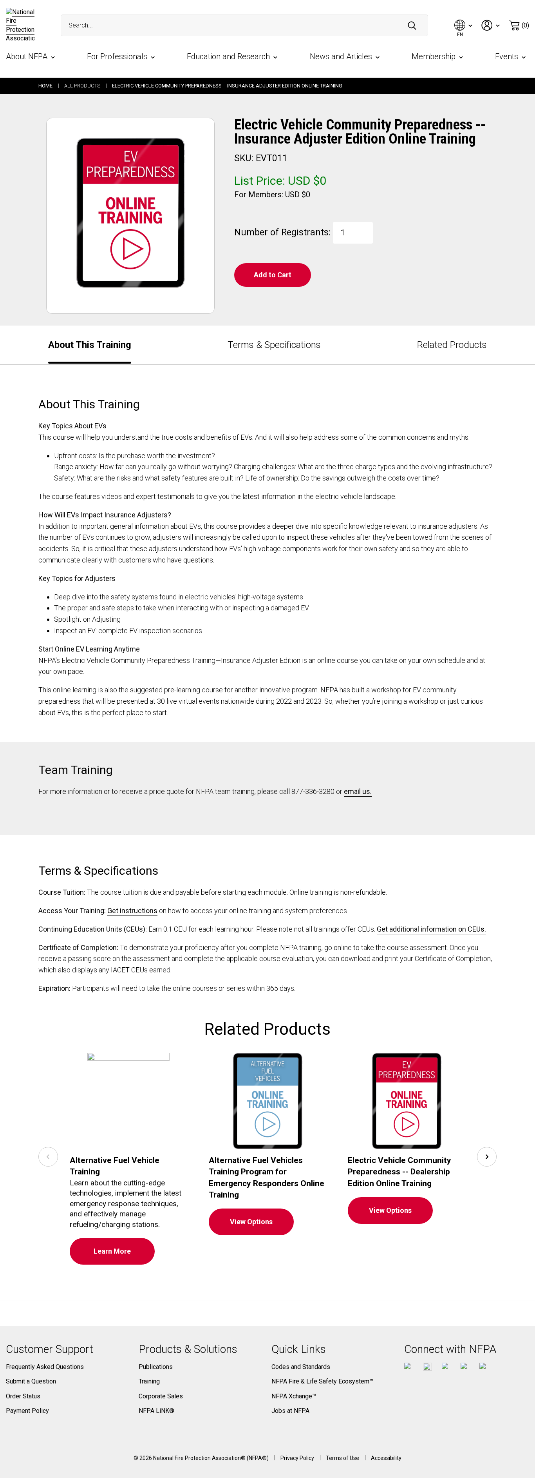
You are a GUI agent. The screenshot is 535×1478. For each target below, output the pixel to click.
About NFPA (26, 56)
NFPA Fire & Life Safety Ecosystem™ (322, 1381)
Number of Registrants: (283, 230)
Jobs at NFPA (290, 1410)
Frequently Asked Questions (45, 1367)
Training (149, 1381)
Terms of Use (342, 1458)
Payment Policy (27, 1410)
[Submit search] (412, 25)
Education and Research (228, 56)
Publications (156, 1367)
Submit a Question (31, 1381)
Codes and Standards (300, 1367)
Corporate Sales (161, 1396)
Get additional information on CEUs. (431, 929)
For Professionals (117, 56)
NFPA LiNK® (156, 1410)
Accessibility (386, 1458)
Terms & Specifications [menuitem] (274, 344)
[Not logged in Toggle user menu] (491, 25)
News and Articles (341, 56)
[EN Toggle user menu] (464, 25)
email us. (358, 791)
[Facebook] (408, 1367)
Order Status (23, 1396)
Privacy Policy (297, 1458)
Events (506, 56)
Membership (433, 56)
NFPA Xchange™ (293, 1396)
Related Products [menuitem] (452, 344)
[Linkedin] (483, 1367)
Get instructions (132, 910)
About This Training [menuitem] (89, 344)
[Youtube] (446, 1367)
